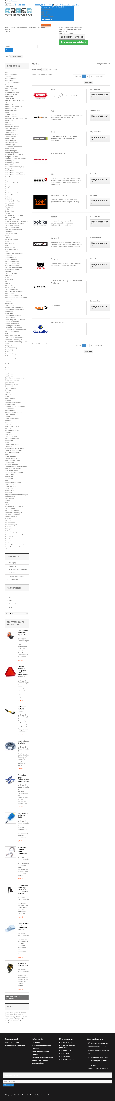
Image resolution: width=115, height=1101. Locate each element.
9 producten (95, 301)
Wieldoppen (9, 408)
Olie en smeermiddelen (13, 328)
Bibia (10, 607)
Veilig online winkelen (16, 576)
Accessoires (9, 203)
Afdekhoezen (10, 247)
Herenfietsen (9, 539)
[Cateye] (40, 265)
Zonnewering (9, 386)
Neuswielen (9, 476)
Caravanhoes (10, 523)
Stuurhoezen (9, 376)
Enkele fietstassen (11, 128)
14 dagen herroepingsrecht (42, 1057)
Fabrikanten (14, 587)
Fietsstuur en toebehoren (14, 106)
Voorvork (8, 112)
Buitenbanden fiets (11, 94)
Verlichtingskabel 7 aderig (25, 742)
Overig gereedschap (12, 326)
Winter (7, 352)
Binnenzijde (9, 312)
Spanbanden (9, 305)
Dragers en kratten (11, 135)
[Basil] (40, 138)
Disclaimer (12, 566)
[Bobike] (40, 223)
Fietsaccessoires (11, 74)
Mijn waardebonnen (67, 1059)
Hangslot (8, 187)
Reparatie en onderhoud (14, 155)
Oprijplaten (9, 489)
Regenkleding (10, 86)
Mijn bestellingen (65, 1043)
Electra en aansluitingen (13, 229)
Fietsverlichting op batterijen (15, 175)
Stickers (7, 209)
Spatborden (9, 474)
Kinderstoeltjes (10, 137)
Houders (8, 364)
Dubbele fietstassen (12, 126)
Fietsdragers (9, 293)
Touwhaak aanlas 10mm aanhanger (22, 850)
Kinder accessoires (12, 380)
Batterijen (8, 529)
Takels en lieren (10, 456)
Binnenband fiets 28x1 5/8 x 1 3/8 (23, 632)
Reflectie (8, 177)
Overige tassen (10, 131)
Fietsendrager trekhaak (13, 295)
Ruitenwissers (10, 404)
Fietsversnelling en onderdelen (16, 118)
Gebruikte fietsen (11, 537)
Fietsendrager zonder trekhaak (16, 297)
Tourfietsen (9, 543)
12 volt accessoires (11, 249)
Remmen (8, 102)
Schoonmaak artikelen (13, 316)
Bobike (54, 216)
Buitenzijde (9, 314)
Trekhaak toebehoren (13, 402)
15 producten (95, 259)
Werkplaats (9, 165)
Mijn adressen (64, 1053)
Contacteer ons (10, 3)
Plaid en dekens (10, 388)
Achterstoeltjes (10, 141)
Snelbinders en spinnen (13, 147)
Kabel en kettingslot (12, 183)
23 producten (95, 111)
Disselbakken (9, 491)
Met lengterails (10, 287)
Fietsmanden (9, 149)
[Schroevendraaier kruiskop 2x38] (10, 818)
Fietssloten (8, 179)
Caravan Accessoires (13, 515)
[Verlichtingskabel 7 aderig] (10, 745)
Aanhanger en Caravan (13, 460)
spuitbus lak (9, 1013)
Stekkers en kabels (12, 470)
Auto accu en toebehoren (14, 338)
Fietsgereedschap (11, 157)
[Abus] (40, 96)
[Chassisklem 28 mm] (10, 928)
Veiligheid (8, 169)
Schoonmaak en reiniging (14, 167)
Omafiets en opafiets (12, 193)
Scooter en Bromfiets (12, 201)
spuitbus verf (18, 1013)
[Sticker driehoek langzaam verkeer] (10, 671)
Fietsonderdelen (11, 88)
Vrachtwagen (10, 414)
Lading (7, 454)
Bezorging (12, 563)
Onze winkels (13, 579)
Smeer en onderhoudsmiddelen (16, 221)
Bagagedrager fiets (12, 153)
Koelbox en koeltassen (13, 533)
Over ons (11, 573)
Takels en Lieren (10, 487)
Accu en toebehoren (12, 219)
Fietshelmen (9, 189)
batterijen (8, 1019)
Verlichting (8, 237)
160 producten (95, 238)
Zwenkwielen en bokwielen (15, 535)
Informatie (13, 556)
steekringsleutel (21, 1017)
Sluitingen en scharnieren (14, 472)
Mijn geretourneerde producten (67, 1047)
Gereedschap (10, 217)
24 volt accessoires (12, 418)
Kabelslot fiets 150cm (23, 964)
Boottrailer (8, 493)
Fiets (6, 72)
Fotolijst (7, 392)
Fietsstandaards (11, 108)
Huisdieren (9, 303)
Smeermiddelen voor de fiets (15, 159)
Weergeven (36, 69)
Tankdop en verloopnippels (15, 406)
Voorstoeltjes (9, 139)
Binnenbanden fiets (12, 92)
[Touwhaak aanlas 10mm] (10, 852)
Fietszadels (9, 96)
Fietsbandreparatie (12, 163)
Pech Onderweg (11, 233)
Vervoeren (9, 207)
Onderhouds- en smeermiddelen (11, 258)
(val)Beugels (9, 205)
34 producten (95, 132)
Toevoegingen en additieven (15, 330)
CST (52, 301)
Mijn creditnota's (65, 1050)
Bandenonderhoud (12, 227)
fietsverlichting (10, 1017)
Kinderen (8, 76)
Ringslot (7, 181)
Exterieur (8, 394)
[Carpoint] (40, 244)
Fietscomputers (10, 78)
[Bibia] (40, 180)
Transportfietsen (11, 195)
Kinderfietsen (9, 199)
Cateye (54, 259)
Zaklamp (8, 531)
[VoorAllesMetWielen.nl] (21, 12)
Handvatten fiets (11, 110)
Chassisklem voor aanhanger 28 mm (23, 926)
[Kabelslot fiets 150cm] (10, 968)
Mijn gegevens (64, 1056)
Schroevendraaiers (12, 324)
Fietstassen (9, 124)
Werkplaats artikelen (12, 225)
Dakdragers (9, 285)
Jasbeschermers (11, 114)
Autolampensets (11, 360)
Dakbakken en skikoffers (14, 291)
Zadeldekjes (9, 98)
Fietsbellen (9, 80)
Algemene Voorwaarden (17, 569)
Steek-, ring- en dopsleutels (15, 320)
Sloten (7, 235)
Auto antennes (10, 410)
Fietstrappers (9, 104)
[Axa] (40, 117)
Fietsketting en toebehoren (14, 100)
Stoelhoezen (9, 374)
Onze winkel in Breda (40, 1060)
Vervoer (8, 122)
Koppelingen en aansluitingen (16, 466)
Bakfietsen (8, 197)
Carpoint (55, 238)
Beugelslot (8, 185)
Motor (7, 241)
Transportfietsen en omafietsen (16, 545)
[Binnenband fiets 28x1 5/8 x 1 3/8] (10, 635)
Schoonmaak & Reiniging (14, 269)
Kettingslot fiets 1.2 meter (22, 709)
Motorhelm (9, 279)
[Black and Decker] (40, 202)
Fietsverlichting (10, 171)
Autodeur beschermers (13, 412)
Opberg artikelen (11, 517)
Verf (6, 334)
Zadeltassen (9, 133)
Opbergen (8, 299)
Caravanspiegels (11, 525)
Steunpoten (9, 478)
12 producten (95, 174)
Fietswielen (9, 120)
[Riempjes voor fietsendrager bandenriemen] (10, 779)
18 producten (95, 89)
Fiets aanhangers (11, 151)
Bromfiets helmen (11, 239)
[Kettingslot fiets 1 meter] (10, 711)
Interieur (8, 362)
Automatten (9, 372)
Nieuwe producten (12, 1043)
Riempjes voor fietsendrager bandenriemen (24, 778)
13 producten (95, 216)
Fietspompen (9, 161)
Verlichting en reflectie (13, 468)
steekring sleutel (18, 1019)
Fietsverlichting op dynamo (14, 173)
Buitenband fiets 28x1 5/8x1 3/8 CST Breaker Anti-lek (23, 889)
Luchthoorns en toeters (13, 430)
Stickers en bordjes (12, 426)
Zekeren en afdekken (12, 458)
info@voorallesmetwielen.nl (98, 1068)
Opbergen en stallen (12, 82)
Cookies (35, 1054)
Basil (10, 600)
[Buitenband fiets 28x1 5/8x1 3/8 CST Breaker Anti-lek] (10, 890)
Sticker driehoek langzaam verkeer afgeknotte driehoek (23, 672)
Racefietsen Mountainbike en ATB (15, 548)
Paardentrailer (10, 497)
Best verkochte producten (15, 623)
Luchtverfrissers (10, 366)
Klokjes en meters (11, 384)
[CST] (40, 308)
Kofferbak (8, 390)
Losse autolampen (11, 358)
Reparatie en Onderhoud (14, 253)
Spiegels (8, 400)
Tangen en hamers (12, 322)
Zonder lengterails (11, 289)
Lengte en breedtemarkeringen (16, 495)
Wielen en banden (11, 464)
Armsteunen (9, 382)
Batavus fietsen (14, 604)
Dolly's (7, 503)
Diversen (8, 370)
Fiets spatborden (11, 116)
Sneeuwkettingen (11, 354)
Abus (10, 594)
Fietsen (7, 191)
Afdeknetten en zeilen (13, 482)
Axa (9, 597)
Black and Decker (59, 195)
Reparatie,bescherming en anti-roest (16, 343)
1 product (93, 195)
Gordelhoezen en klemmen (15, 378)
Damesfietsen (10, 541)
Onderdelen (9, 211)
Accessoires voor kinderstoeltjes (11, 144)
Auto (6, 281)
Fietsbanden (9, 90)
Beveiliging (9, 350)
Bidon (7, 84)
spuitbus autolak (17, 1015)
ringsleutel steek (11, 1021)
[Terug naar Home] (7, 56)
